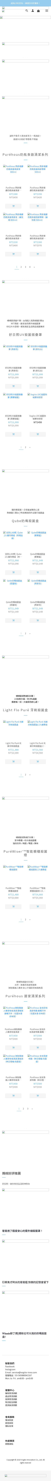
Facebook (9, 1366)
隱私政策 (9, 1426)
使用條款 (9, 1423)
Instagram (10, 1369)
